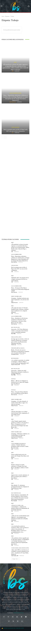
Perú (15, 62)
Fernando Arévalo (15, 354)
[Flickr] (8, 616)
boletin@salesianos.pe (19, 612)
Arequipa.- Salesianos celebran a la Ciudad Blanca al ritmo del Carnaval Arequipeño (20, 435)
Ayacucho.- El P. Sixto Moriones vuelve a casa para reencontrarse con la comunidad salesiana (19, 331)
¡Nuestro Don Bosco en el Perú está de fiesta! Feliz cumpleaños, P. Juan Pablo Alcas (20, 413)
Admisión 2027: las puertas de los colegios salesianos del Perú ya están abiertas (20, 279)
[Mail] (21, 616)
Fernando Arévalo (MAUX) (17, 348)
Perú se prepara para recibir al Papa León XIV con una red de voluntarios (16, 130)
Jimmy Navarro (14, 302)
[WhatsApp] (22, 621)
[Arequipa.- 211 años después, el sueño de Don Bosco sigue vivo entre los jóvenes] (6, 402)
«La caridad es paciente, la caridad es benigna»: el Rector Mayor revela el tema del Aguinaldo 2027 (20, 362)
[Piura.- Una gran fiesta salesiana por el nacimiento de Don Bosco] (6, 392)
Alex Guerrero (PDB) (15, 93)
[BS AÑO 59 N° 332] (15, 165)
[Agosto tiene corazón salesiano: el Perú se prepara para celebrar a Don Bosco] (6, 476)
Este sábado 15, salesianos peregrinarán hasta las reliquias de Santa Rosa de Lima (20, 487)
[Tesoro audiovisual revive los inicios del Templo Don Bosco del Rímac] (6, 455)
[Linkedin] (17, 616)
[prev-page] (3, 137)
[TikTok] (8, 621)
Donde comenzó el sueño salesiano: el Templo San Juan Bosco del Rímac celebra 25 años (19, 466)
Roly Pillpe (13, 333)
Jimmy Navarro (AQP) (16, 296)
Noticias (13, 378)
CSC (12, 71)
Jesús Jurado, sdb (14, 555)
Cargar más (15, 559)
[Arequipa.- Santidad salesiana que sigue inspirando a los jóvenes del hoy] (6, 299)
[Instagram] (12, 616)
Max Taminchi (14, 500)
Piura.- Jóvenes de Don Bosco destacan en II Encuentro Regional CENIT (20, 289)
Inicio (3, 16)
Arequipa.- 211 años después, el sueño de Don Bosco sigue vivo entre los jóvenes (19, 403)
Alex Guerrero (12, 102)
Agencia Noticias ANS (15, 364)
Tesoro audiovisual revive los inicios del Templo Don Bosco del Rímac (20, 456)
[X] (13, 621)
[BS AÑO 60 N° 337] (15, 211)
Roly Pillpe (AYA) (15, 327)
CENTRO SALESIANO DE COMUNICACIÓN (13, 628)
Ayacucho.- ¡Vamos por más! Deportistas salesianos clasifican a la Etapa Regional (20, 372)
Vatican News (15, 127)
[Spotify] (26, 616)
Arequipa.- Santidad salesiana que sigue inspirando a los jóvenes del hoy (20, 300)
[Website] (17, 621)
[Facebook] (4, 616)
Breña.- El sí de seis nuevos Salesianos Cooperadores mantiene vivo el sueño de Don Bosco (20, 351)
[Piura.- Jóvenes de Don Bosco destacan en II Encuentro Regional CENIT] (6, 289)
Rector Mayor (14, 358)
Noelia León (13, 344)
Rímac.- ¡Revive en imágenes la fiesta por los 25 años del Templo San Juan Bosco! (19, 382)
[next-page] (5, 137)
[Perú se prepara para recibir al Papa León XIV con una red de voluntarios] (15, 119)
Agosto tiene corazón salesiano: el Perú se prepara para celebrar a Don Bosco (20, 476)
